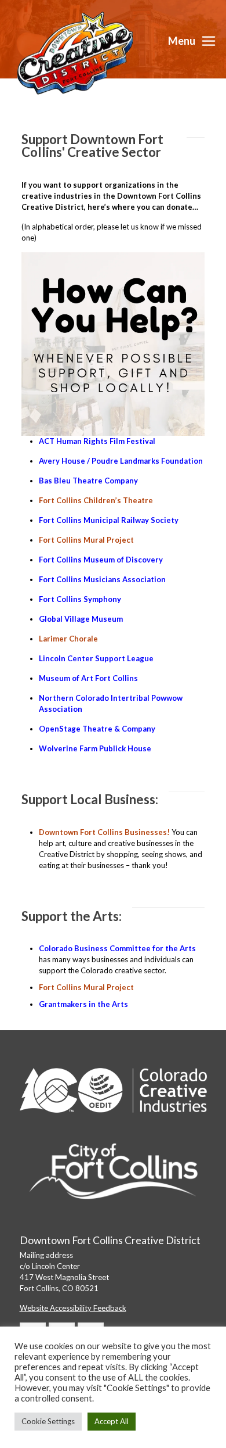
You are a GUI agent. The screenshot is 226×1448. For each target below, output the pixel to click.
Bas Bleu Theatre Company (88, 480)
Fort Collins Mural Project (86, 539)
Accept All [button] (111, 1421)
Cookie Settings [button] (48, 1421)
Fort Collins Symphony (80, 599)
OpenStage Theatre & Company (98, 728)
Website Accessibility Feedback (73, 1308)
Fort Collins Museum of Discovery (101, 559)
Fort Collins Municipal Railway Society (108, 520)
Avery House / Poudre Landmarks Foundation (121, 460)
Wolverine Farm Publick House (95, 748)
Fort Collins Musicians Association (102, 579)
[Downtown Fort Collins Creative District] (75, 52)
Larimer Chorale (68, 638)
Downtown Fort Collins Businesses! (104, 832)
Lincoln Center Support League (96, 658)
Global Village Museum (81, 618)
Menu (181, 40)
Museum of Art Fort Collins (88, 678)
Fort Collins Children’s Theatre (96, 500)
